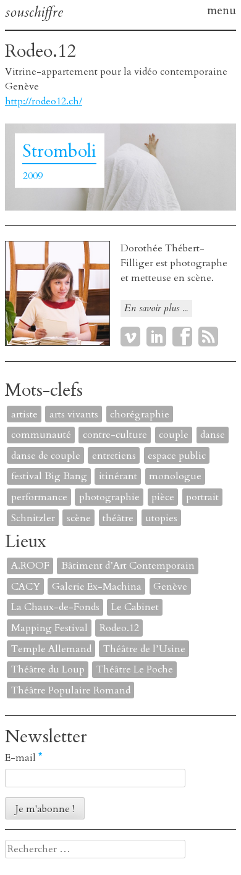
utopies (161, 518)
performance (39, 497)
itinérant (118, 476)
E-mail (23, 757)
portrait (202, 497)
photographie (109, 497)
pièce (162, 497)
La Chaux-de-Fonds (55, 607)
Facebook (182, 336)
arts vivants (73, 414)
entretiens (114, 456)
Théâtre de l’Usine (144, 649)
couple (173, 435)
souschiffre (34, 12)
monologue (175, 476)
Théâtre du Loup (48, 669)
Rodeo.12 (119, 628)
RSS (208, 336)
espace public (177, 456)
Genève (170, 586)
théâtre (118, 518)
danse (212, 435)
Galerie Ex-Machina (97, 586)
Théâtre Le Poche (134, 669)
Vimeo (130, 336)
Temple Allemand (51, 649)
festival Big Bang (49, 476)
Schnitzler (33, 518)
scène (79, 518)
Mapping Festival (49, 628)
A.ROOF (30, 565)
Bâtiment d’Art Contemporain (128, 565)
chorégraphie (139, 414)
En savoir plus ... (156, 308)
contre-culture (115, 435)
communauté (41, 435)
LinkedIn (156, 336)
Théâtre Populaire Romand (70, 690)
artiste (24, 414)
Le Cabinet (135, 607)
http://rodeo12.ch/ (43, 101)
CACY (25, 586)
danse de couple (45, 456)
